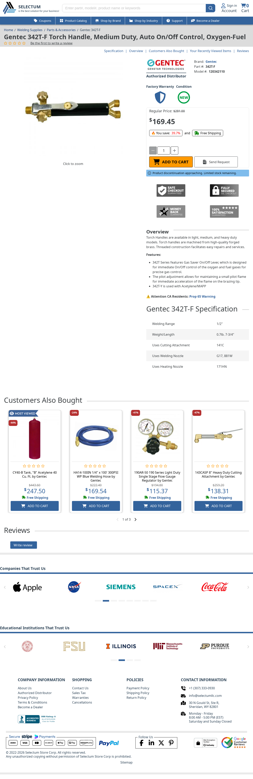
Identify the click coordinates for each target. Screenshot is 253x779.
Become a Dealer (30, 707)
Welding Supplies (29, 30)
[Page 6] (137, 601)
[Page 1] (98, 601)
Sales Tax (79, 693)
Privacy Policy (28, 697)
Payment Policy (137, 688)
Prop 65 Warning (202, 296)
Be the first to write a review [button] (51, 43)
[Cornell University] (27, 646)
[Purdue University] (214, 646)
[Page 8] (153, 601)
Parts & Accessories (61, 30)
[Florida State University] (74, 646)
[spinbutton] (163, 150)
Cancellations (82, 702)
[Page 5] (129, 601)
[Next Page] (248, 587)
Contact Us (80, 688)
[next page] (135, 519)
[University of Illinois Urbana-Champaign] (121, 646)
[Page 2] (106, 601)
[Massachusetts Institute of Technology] (168, 646)
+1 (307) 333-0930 (202, 688)
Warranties (80, 697)
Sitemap (126, 762)
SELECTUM (29, 7)
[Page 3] (114, 601)
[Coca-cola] (214, 586)
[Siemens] (121, 586)
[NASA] (74, 586)
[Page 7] (145, 601)
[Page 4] (122, 601)
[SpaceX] (168, 586)
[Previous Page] (5, 587)
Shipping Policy (137, 693)
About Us (25, 688)
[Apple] (27, 586)
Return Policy (136, 697)
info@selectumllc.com (205, 696)
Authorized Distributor (35, 693)
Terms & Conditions (32, 702)
